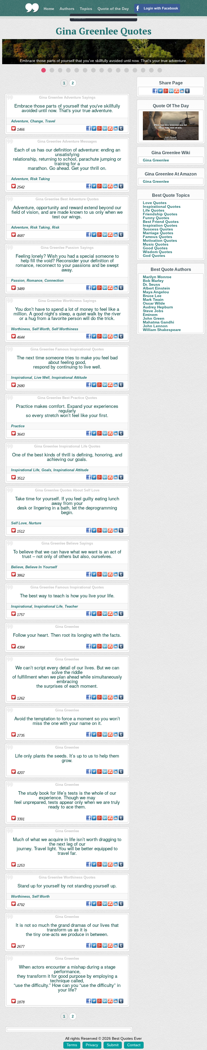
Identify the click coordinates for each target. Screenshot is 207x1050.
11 (126, 70)
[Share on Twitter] (94, 128)
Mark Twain (153, 299)
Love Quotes (155, 203)
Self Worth (41, 329)
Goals (46, 470)
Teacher (71, 606)
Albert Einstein (156, 288)
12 (135, 70)
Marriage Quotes (158, 233)
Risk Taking (40, 179)
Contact (133, 1045)
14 (151, 70)
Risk (55, 227)
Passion (18, 280)
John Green (153, 318)
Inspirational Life (25, 470)
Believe (17, 567)
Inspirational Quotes (162, 206)
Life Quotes (153, 210)
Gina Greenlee (156, 160)
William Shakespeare (162, 330)
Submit (113, 1045)
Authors (67, 8)
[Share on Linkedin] (104, 128)
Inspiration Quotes (160, 225)
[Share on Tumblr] (121, 128)
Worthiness (20, 329)
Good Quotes (155, 248)
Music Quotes (155, 244)
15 (159, 70)
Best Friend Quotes (161, 221)
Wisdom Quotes (157, 252)
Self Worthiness (65, 329)
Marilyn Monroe (157, 277)
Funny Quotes (156, 218)
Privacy (92, 1045)
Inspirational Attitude (69, 378)
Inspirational (21, 378)
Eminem (150, 314)
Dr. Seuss (151, 284)
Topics (86, 8)
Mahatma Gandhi (158, 322)
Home (49, 8)
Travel (50, 121)
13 (143, 70)
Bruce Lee (152, 296)
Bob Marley (153, 280)
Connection (54, 280)
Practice (18, 426)
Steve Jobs (153, 311)
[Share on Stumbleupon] (110, 128)
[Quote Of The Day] (170, 126)
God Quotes (154, 255)
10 (118, 70)
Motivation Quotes (160, 240)
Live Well (42, 378)
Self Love (19, 523)
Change (36, 121)
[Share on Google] (99, 128)
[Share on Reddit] (115, 128)
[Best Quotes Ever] (32, 7)
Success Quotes (158, 229)
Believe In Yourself (41, 567)
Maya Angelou (156, 292)
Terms (72, 1045)
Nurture (35, 523)
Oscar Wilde (154, 303)
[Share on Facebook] (88, 128)
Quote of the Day (113, 8)
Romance (34, 280)
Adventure (19, 121)
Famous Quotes (157, 237)
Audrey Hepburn (158, 307)
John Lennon (155, 326)
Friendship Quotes (160, 214)
